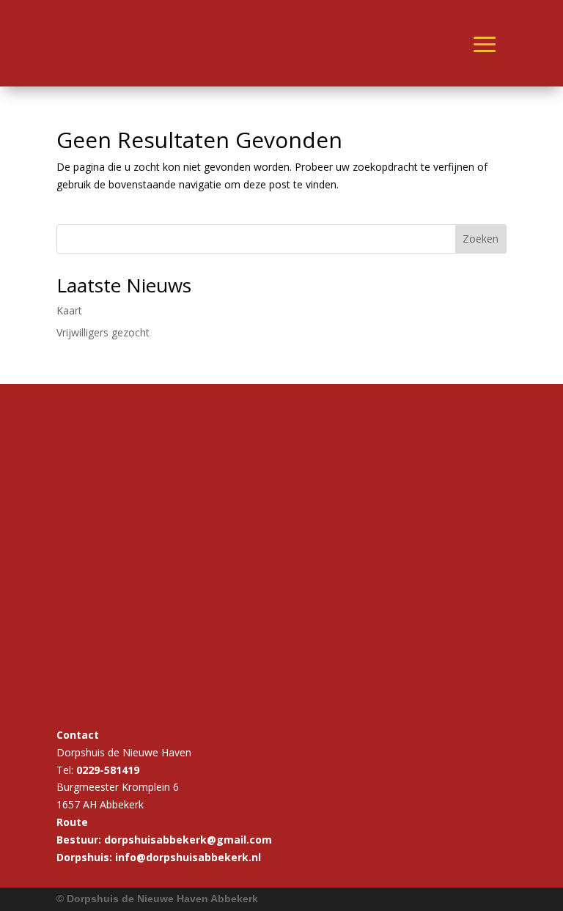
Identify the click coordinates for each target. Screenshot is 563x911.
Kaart (69, 310)
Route (72, 822)
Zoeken (480, 239)
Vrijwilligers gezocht (103, 332)
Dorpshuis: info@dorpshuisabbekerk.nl (158, 857)
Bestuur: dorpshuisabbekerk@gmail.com (164, 840)
